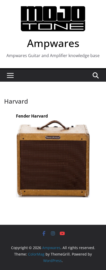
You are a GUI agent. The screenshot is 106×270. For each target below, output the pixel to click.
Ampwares (53, 43)
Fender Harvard (32, 116)
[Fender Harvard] (53, 123)
